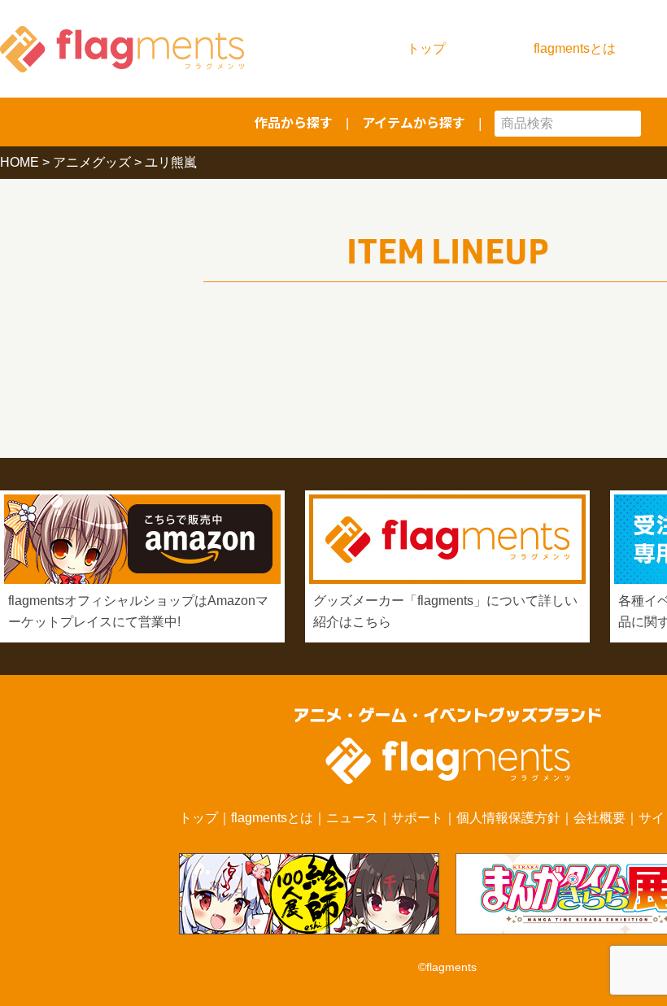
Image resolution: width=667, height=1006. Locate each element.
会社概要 (599, 818)
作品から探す (294, 122)
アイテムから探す (413, 122)
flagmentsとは (575, 48)
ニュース (352, 818)
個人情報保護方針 (508, 818)
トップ (426, 48)
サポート (417, 818)
